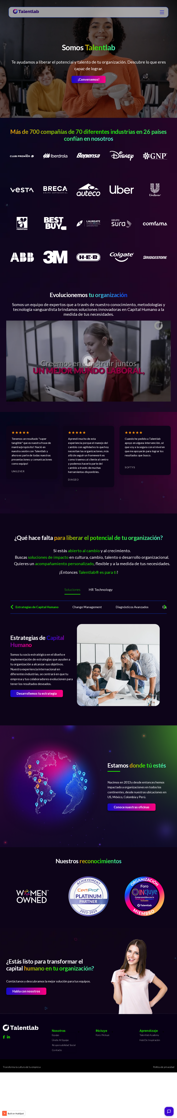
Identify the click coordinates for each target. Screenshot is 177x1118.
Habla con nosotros (26, 991)
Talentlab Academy (149, 1035)
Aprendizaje (148, 1031)
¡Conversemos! (88, 79)
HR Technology (101, 589)
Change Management (87, 607)
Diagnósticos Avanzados (132, 607)
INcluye (101, 1031)
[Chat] (169, 1111)
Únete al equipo (60, 1040)
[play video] (88, 361)
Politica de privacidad (163, 1066)
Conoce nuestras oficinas (131, 807)
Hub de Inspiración (149, 1040)
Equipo (55, 1035)
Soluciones (72, 589)
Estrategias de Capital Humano (37, 607)
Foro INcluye (103, 1035)
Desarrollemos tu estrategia (37, 693)
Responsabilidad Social (64, 1045)
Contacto (57, 1050)
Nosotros (59, 1031)
